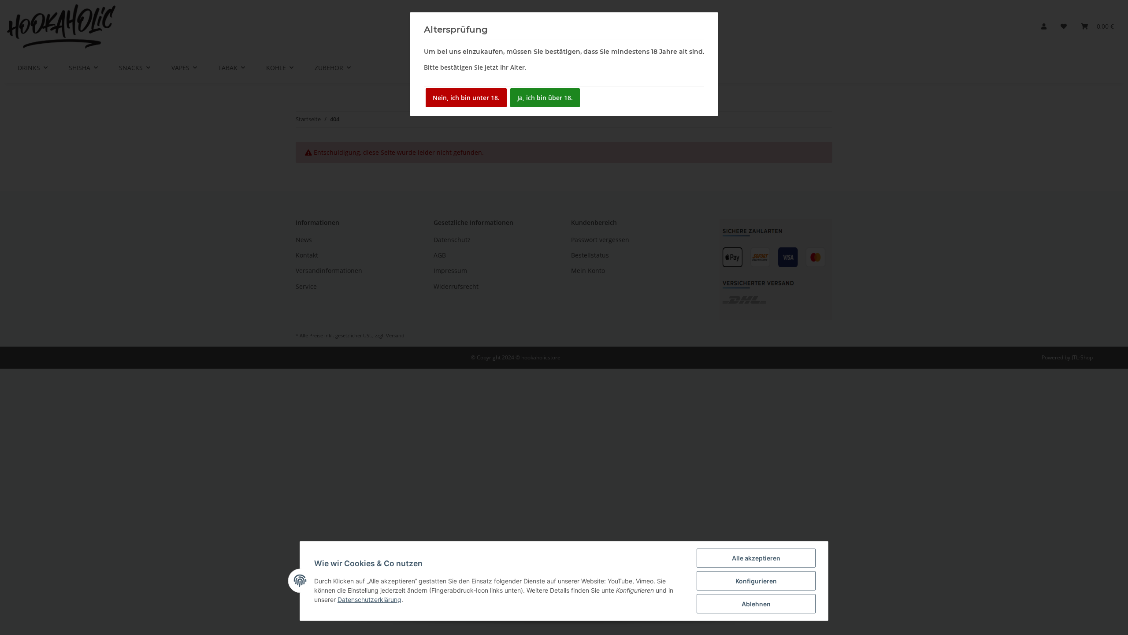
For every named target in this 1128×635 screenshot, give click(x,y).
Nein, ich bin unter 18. (466, 97)
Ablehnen (756, 604)
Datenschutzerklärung (369, 599)
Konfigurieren (756, 581)
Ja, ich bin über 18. (545, 97)
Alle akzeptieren (756, 558)
